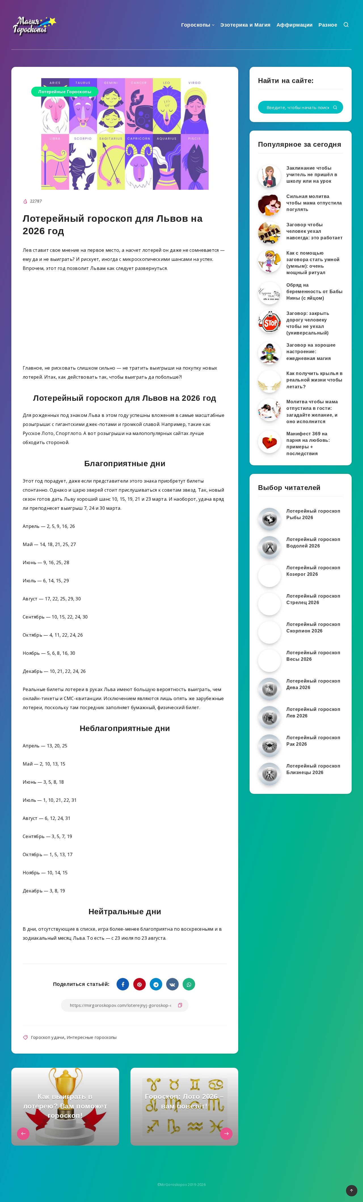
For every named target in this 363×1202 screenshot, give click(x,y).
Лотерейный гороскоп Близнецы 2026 (313, 769)
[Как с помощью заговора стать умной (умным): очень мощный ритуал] (269, 261)
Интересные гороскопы (92, 1037)
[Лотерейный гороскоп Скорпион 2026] (269, 632)
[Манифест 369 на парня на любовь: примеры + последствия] (269, 441)
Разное (327, 25)
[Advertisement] (125, 320)
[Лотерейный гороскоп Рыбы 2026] (269, 519)
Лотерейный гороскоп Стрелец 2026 (313, 599)
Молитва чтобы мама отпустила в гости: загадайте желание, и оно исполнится (312, 411)
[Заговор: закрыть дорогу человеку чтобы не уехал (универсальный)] (269, 321)
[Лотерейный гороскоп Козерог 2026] (269, 575)
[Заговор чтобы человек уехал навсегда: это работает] (269, 232)
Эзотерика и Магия (245, 25)
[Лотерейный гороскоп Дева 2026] (269, 689)
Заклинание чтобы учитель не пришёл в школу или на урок (311, 175)
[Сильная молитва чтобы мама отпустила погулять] (269, 204)
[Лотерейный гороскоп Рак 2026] (269, 745)
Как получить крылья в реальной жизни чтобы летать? (314, 380)
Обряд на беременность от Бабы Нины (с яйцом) (314, 291)
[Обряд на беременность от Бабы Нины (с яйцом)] (269, 293)
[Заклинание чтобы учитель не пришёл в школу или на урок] (269, 176)
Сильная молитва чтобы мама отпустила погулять (314, 203)
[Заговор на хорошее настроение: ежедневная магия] (269, 353)
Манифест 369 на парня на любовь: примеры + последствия (308, 443)
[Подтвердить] (335, 107)
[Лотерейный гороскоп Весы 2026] (269, 660)
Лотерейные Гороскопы (64, 91)
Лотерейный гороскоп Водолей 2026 (313, 542)
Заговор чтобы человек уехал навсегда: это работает (314, 231)
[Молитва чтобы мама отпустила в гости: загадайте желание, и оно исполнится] (269, 409)
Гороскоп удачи (47, 1037)
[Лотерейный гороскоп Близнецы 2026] (269, 774)
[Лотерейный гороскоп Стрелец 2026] (269, 604)
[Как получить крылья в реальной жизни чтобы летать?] (269, 381)
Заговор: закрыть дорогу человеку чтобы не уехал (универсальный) (308, 323)
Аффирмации (295, 25)
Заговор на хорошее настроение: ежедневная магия (311, 352)
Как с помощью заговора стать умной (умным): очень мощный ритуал (313, 263)
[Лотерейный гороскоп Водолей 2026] (269, 547)
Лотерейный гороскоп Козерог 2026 (313, 571)
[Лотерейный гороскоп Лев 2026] (269, 717)
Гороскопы (195, 25)
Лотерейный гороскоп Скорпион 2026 (313, 627)
